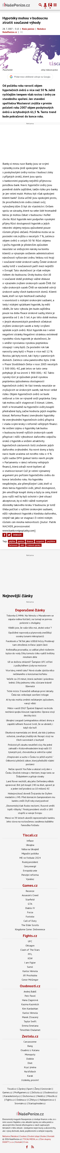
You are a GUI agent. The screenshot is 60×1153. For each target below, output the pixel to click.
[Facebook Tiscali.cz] (27, 1147)
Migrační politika (30, 853)
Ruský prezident (30, 862)
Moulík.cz (52, 1096)
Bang (30, 1045)
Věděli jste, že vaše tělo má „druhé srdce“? (30, 627)
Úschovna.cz (29, 1096)
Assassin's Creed (30, 895)
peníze (21, 541)
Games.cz (30, 885)
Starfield (30, 899)
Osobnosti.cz (30, 986)
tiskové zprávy (33, 545)
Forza (30, 912)
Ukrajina (30, 844)
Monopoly (30, 1054)
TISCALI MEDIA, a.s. (31, 1139)
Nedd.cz (41, 1096)
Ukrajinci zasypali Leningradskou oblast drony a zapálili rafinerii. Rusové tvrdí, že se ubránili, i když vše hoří (30, 724)
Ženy (37, 1088)
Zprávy (21, 1088)
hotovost (13, 545)
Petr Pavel (30, 995)
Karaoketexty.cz (12, 1096)
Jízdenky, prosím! (30, 1080)
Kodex (44, 1136)
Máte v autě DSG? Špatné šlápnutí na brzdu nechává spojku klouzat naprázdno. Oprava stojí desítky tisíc (30, 712)
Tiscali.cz (30, 835)
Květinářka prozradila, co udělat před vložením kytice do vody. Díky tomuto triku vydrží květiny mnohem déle (30, 653)
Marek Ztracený (30, 1017)
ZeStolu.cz (36, 1092)
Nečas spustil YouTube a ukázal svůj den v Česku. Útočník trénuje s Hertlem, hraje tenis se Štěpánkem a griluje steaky (30, 773)
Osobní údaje (33, 1136)
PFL (30, 954)
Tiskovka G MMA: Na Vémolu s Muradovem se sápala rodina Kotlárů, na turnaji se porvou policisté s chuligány (30, 619)
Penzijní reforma (30, 874)
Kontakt (51, 1136)
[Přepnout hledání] (40, 5)
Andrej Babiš (30, 991)
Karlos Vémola (30, 971)
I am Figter (30, 962)
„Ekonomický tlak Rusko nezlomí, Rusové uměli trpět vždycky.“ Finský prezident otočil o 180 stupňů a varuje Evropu (30, 809)
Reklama (6, 1136)
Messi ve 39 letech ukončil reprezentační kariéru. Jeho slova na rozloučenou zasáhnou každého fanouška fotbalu (30, 821)
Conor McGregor (30, 979)
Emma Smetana (30, 1025)
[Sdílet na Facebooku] (4, 535)
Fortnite (30, 916)
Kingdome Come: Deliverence (30, 929)
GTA (30, 903)
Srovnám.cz (20, 1103)
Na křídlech (30, 1071)
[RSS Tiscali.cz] (32, 1147)
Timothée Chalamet (30, 1029)
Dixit (30, 1062)
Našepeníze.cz (47, 1099)
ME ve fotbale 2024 (30, 857)
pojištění (51, 541)
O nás (25, 1142)
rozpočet (40, 541)
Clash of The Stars (30, 949)
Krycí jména (30, 1067)
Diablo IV (30, 908)
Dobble (30, 1058)
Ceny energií (30, 866)
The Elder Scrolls (30, 925)
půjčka (12, 541)
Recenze (30, 890)
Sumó (30, 966)
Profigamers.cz (21, 1092)
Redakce (14, 1136)
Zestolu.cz (30, 1036)
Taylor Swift (30, 1021)
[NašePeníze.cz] (16, 5)
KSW (30, 958)
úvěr (22, 545)
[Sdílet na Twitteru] (9, 535)
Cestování (46, 1088)
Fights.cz (30, 935)
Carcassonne (30, 1041)
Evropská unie (30, 870)
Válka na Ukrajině (30, 849)
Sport (30, 1088)
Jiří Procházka (30, 975)
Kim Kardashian (30, 1008)
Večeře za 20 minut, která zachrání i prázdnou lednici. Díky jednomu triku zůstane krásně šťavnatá (30, 682)
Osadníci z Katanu (30, 1050)
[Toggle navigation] (55, 5)
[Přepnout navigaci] (45, 5)
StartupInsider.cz (37, 1103)
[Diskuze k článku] (21, 32)
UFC (30, 941)
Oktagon (30, 945)
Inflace (30, 840)
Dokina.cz (21, 1099)
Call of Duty (30, 920)
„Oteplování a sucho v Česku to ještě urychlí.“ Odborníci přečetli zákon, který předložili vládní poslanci (30, 760)
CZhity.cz (33, 1099)
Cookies (23, 1136)
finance (30, 541)
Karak (30, 1075)
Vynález (30, 879)
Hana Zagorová (30, 1000)
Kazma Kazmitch (30, 1004)
